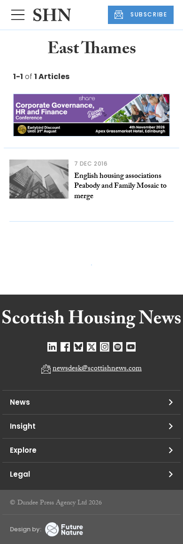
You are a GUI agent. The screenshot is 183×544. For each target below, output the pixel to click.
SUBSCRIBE (148, 14)
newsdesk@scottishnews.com (97, 369)
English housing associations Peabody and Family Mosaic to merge (120, 186)
